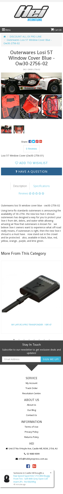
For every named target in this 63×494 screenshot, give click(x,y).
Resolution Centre (31, 393)
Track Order (32, 388)
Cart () (57, 29)
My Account (31, 383)
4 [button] (29, 339)
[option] (31, 95)
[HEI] (31, 13)
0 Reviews (31, 148)
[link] (28, 466)
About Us (31, 404)
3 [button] (24, 339)
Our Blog (31, 410)
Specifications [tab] (41, 186)
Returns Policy (31, 437)
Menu (8, 29)
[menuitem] (30, 141)
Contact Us (31, 415)
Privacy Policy (31, 431)
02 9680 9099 (32, 453)
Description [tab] (20, 186)
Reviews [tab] (23, 193)
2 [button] (19, 339)
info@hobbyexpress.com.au (33, 458)
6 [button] (39, 339)
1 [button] (14, 339)
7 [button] (44, 339)
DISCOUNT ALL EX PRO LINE (25, 36)
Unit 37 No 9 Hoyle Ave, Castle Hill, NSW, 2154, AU (33, 448)
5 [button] (34, 339)
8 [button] (49, 339)
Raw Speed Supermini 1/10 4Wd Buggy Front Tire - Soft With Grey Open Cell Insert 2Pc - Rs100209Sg (31, 478)
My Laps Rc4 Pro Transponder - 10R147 (31, 324)
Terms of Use (31, 426)
